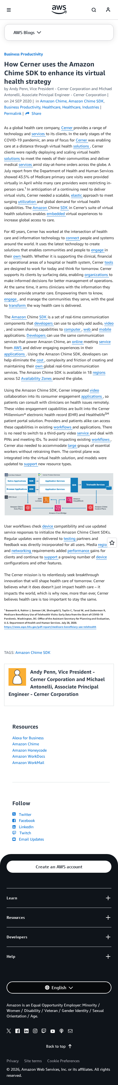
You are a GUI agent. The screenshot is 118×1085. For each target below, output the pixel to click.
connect (73, 237)
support (31, 463)
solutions (81, 146)
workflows (63, 427)
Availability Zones (37, 378)
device (48, 526)
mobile (105, 329)
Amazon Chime (25, 743)
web (87, 329)
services (39, 133)
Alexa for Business (28, 737)
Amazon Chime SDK (32, 652)
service (105, 341)
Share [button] (35, 113)
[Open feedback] (112, 543)
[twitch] (44, 1032)
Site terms (33, 1060)
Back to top (56, 1046)
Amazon (40, 207)
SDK (64, 207)
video (109, 323)
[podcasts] (61, 1032)
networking (22, 550)
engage (98, 249)
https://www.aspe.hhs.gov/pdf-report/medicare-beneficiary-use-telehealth (50, 626)
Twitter (24, 814)
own (17, 256)
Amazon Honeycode (29, 750)
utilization (27, 201)
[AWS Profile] (108, 9)
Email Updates (30, 839)
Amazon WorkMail (28, 762)
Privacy (13, 1060)
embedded (56, 213)
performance (79, 550)
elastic (77, 195)
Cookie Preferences (63, 1060)
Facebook (26, 820)
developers (44, 323)
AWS (18, 347)
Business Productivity (23, 54)
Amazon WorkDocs (28, 756)
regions (99, 372)
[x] (9, 1032)
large (72, 445)
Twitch (24, 832)
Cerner (67, 127)
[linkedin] (26, 1032)
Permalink (12, 113)
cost (40, 360)
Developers (37, 335)
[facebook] (17, 1032)
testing (70, 538)
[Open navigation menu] (8, 9)
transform (18, 305)
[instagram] (35, 1032)
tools (109, 262)
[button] (27, 32)
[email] (70, 1032)
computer (73, 329)
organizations (97, 274)
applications (15, 354)
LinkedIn (25, 826)
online (78, 341)
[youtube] (52, 1032)
